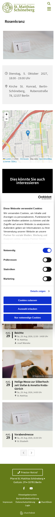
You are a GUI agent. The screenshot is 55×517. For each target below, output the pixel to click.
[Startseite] (18, 7)
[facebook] (24, 488)
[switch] (47, 259)
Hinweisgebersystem (27, 494)
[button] (46, 9)
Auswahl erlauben (27, 309)
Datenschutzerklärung (25, 502)
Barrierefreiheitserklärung (27, 498)
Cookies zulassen (27, 300)
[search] (49, 3)
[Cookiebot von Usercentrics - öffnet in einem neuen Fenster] (38, 198)
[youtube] (31, 488)
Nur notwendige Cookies (27, 317)
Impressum (8, 502)
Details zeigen (38, 291)
